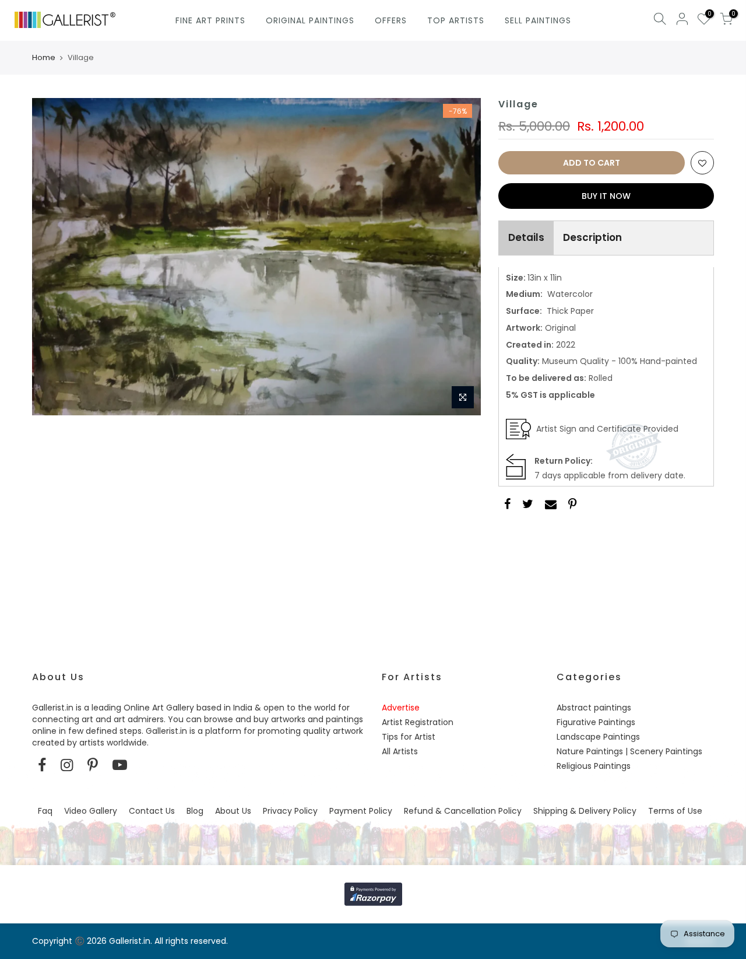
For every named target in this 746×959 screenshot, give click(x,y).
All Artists (400, 751)
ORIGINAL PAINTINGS (310, 20)
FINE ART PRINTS (210, 20)
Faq (45, 811)
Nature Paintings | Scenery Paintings (629, 751)
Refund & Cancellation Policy (463, 811)
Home (43, 57)
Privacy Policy (290, 811)
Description (592, 237)
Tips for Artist (408, 737)
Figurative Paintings (596, 722)
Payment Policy (360, 811)
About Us (233, 811)
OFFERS (391, 20)
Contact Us (152, 811)
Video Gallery (90, 811)
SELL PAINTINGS (538, 20)
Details (526, 237)
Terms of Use (675, 811)
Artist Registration (417, 722)
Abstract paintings (594, 707)
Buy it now (606, 196)
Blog (194, 811)
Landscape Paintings (598, 737)
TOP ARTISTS (455, 20)
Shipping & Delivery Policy (584, 811)
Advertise (401, 707)
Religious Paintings (594, 766)
